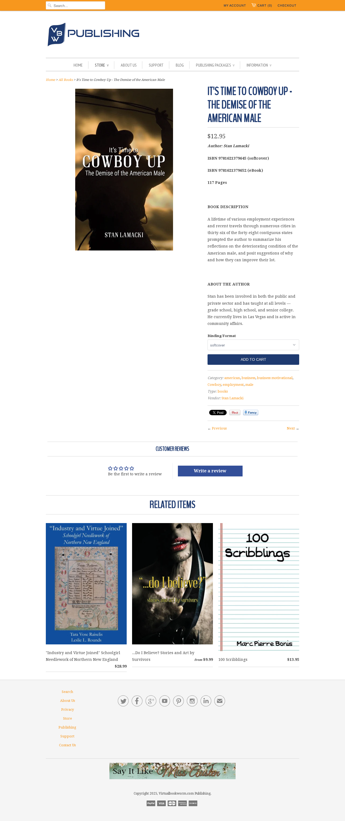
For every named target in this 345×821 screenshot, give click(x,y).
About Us (129, 65)
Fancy (250, 412)
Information (259, 65)
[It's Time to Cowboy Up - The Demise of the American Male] (124, 249)
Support (156, 65)
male (249, 385)
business (248, 378)
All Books (65, 80)
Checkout (287, 5)
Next (291, 428)
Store (102, 65)
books (223, 391)
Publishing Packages (215, 65)
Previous (219, 428)
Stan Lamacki (232, 398)
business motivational (274, 378)
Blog (180, 65)
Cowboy (214, 385)
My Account (235, 5)
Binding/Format (222, 336)
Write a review (210, 470)
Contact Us (67, 745)
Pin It (234, 412)
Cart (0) (264, 5)
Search (67, 692)
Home (78, 65)
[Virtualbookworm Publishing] (172, 35)
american (232, 378)
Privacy (67, 709)
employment (233, 385)
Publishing (67, 727)
